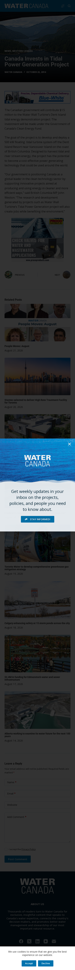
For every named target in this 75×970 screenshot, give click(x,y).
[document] (37, 485)
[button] (70, 444)
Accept (29, 963)
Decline (46, 963)
